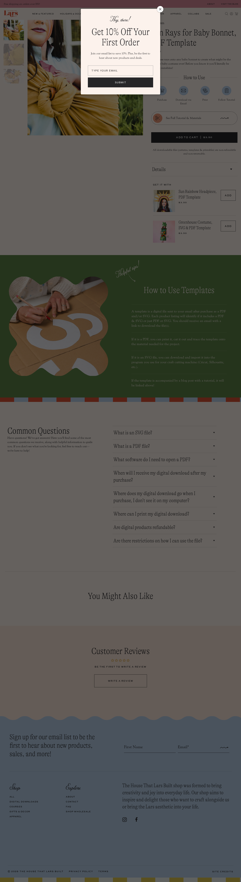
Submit (120, 82)
